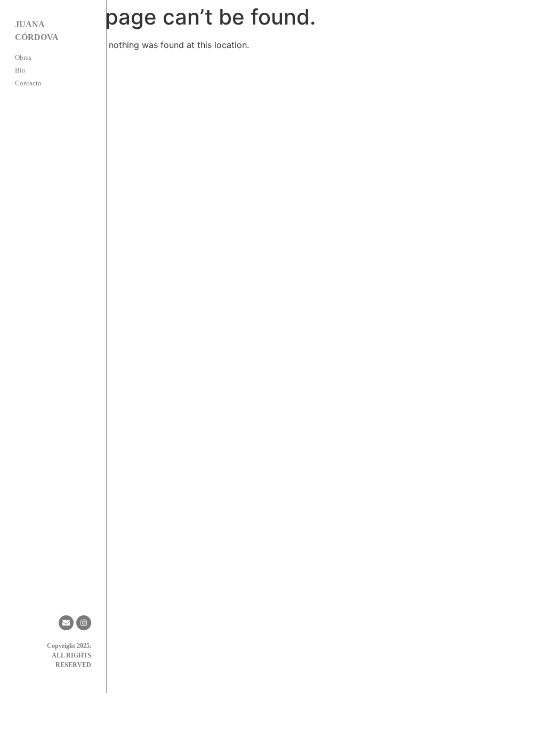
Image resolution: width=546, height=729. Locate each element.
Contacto (28, 83)
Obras (23, 57)
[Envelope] (66, 622)
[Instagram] (83, 622)
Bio (20, 70)
